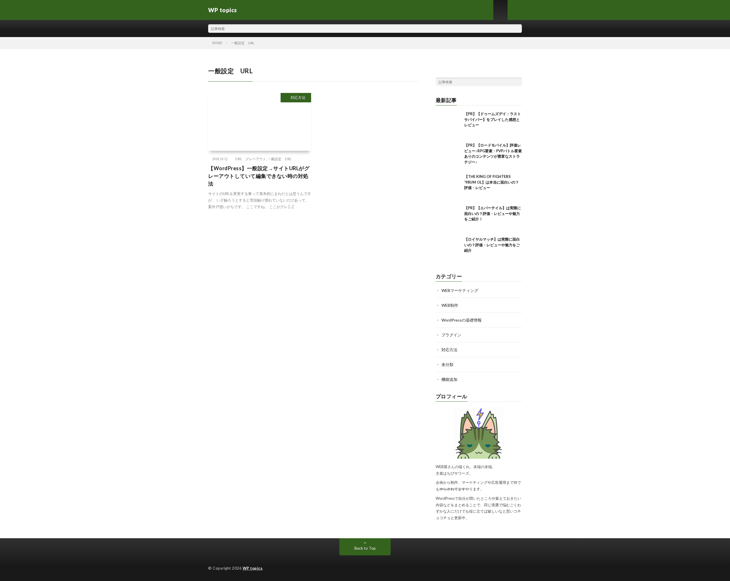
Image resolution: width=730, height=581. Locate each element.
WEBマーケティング (459, 290)
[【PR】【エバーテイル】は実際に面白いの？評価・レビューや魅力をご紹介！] (448, 218)
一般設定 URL (280, 159)
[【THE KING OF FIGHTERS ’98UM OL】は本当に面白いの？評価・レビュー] (448, 187)
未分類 (447, 364)
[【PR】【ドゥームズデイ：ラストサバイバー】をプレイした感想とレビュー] (448, 124)
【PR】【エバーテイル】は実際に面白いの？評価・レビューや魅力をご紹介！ (492, 213)
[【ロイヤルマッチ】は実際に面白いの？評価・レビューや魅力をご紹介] (448, 249)
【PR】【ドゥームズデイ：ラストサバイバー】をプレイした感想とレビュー (492, 119)
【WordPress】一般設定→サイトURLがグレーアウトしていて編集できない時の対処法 (258, 176)
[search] (517, 28)
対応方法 (298, 97)
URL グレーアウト (250, 159)
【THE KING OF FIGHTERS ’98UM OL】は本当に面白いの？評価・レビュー (491, 182)
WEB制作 (449, 305)
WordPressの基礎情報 (461, 320)
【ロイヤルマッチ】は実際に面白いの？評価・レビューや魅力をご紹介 (492, 245)
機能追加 (449, 379)
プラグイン (451, 334)
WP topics (253, 568)
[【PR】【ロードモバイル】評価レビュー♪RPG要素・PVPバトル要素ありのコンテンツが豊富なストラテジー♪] (448, 155)
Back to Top (365, 548)
